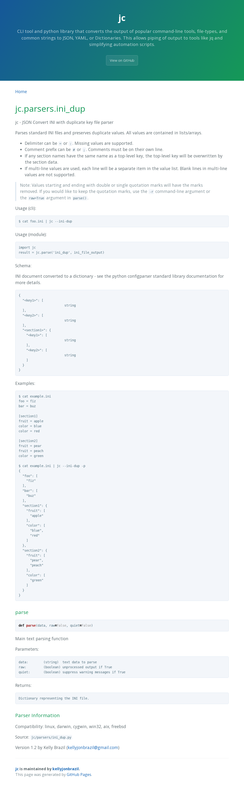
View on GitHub (122, 60)
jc (17, 768)
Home (21, 91)
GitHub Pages (79, 774)
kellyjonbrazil (65, 768)
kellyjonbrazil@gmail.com (93, 747)
